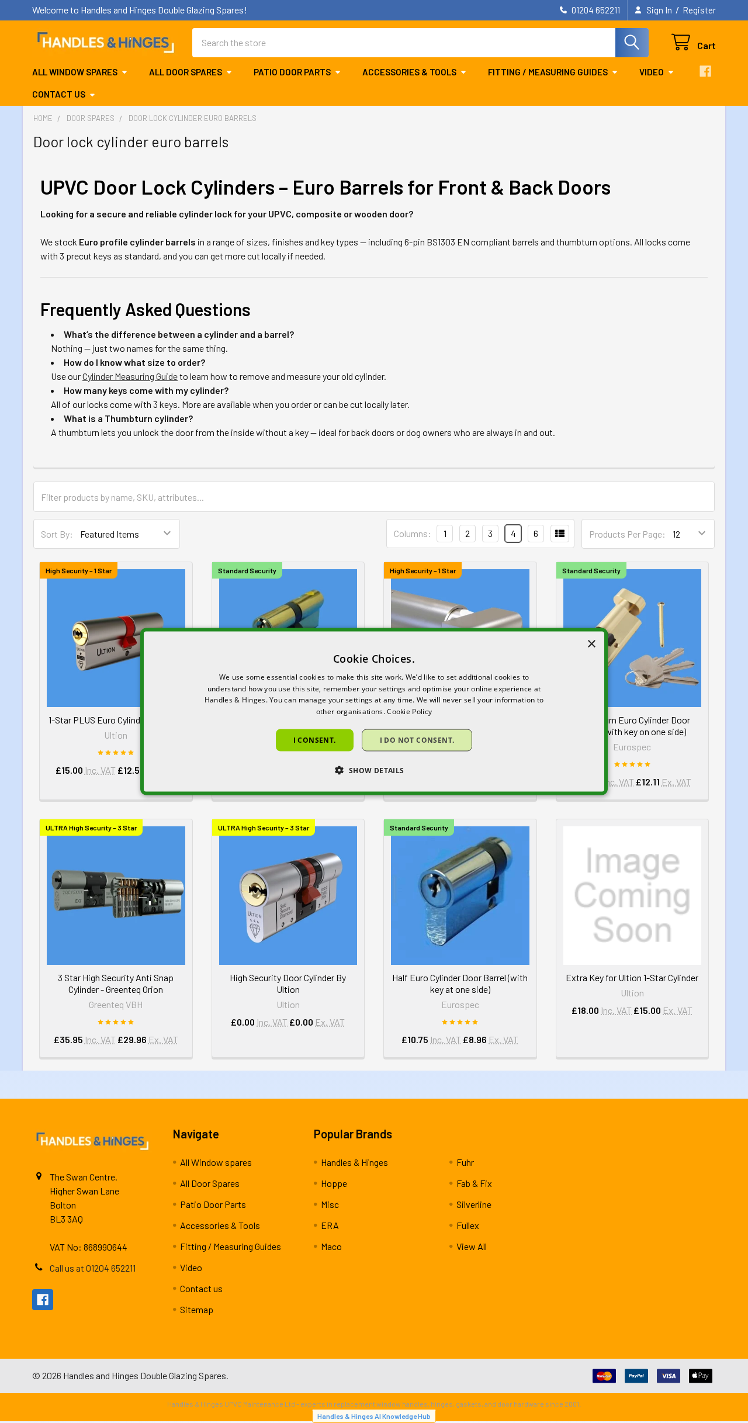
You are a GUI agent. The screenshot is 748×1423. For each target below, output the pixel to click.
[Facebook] (705, 71)
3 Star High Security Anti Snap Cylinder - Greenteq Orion (116, 983)
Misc (330, 1204)
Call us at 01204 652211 (93, 1267)
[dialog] (374, 711)
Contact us (58, 94)
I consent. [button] (314, 740)
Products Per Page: (627, 533)
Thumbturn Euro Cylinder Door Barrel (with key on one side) (632, 725)
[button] (374, 770)
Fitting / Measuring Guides (548, 72)
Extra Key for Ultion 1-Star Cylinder (632, 977)
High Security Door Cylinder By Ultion (288, 983)
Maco (331, 1246)
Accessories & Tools (409, 72)
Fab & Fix (474, 1183)
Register (699, 10)
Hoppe (334, 1183)
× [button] (591, 643)
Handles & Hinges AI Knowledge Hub (374, 1416)
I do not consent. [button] (417, 740)
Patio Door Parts (292, 72)
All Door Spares (185, 72)
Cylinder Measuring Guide (130, 376)
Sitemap (196, 1309)
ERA (330, 1225)
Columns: (412, 533)
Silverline (473, 1204)
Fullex (467, 1225)
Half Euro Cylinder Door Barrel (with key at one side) (460, 983)
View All (471, 1246)
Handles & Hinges (354, 1162)
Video (651, 72)
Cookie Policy (409, 711)
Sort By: (57, 533)
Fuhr (465, 1162)
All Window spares (74, 72)
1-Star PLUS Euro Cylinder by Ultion (116, 719)
